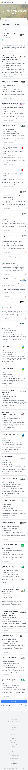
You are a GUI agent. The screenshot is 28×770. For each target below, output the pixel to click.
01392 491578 (14, 758)
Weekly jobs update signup (14, 721)
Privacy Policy (14, 734)
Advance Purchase (14, 742)
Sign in (16, 717)
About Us (14, 727)
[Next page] (22, 705)
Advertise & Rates (14, 740)
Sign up (12, 717)
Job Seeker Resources (14, 716)
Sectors (14, 731)
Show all (25, 705)
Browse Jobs (14, 719)
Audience (14, 746)
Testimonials (14, 744)
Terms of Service (14, 732)
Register (12, 748)
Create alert (14, 701)
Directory (14, 729)
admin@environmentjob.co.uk (14, 760)
